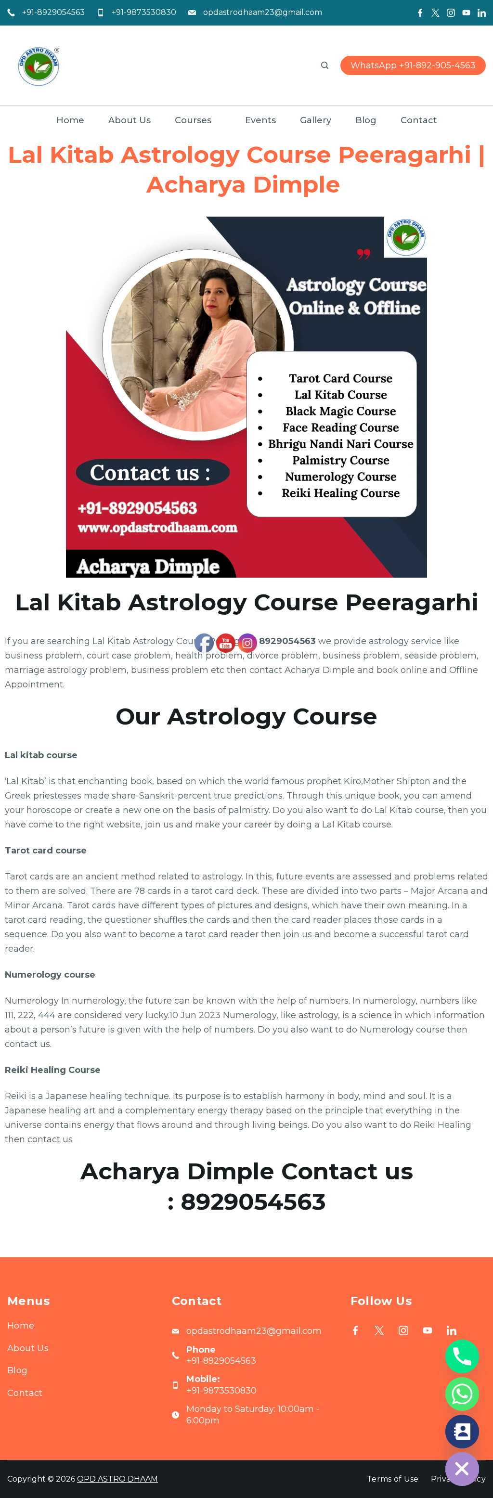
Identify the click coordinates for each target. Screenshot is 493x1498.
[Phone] (462, 1356)
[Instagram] (451, 13)
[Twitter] (435, 13)
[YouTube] (466, 13)
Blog (365, 120)
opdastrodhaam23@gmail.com (262, 12)
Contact (419, 120)
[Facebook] (420, 13)
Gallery (315, 120)
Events (260, 120)
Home (70, 120)
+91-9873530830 (144, 12)
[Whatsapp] (462, 1394)
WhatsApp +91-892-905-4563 (413, 65)
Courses (193, 120)
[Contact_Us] (462, 1431)
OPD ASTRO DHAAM (117, 1479)
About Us (129, 120)
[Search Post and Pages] (324, 65)
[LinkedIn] (482, 13)
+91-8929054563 (53, 12)
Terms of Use (393, 1479)
